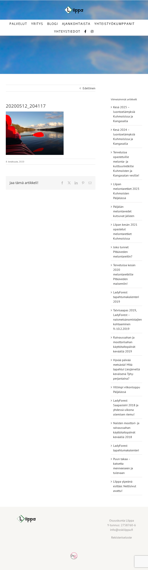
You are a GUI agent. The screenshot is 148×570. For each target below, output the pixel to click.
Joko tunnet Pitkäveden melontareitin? (122, 251)
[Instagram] (92, 31)
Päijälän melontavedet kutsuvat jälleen (123, 211)
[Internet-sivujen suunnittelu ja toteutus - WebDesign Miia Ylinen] (74, 555)
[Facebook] (85, 31)
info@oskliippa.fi (121, 530)
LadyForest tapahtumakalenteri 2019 (126, 296)
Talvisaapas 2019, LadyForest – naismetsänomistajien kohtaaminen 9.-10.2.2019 (127, 319)
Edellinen (89, 88)
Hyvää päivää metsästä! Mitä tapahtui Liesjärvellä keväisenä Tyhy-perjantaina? (126, 369)
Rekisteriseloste (121, 537)
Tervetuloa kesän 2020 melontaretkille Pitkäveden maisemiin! (124, 274)
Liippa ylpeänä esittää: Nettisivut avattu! (124, 486)
